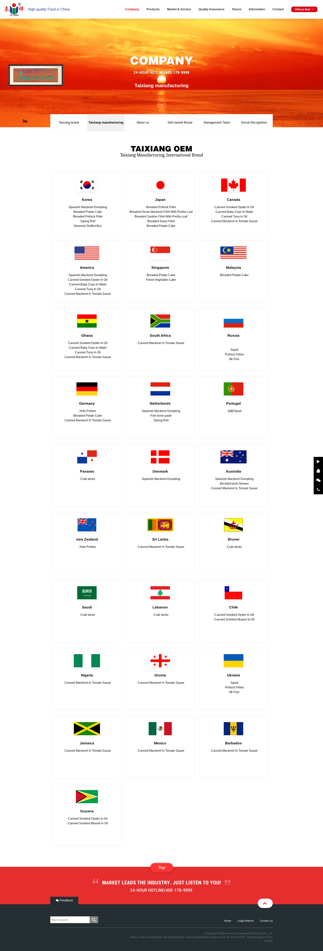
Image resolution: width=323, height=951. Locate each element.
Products (153, 9)
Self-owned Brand (179, 122)
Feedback (66, 900)
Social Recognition (254, 122)
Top (161, 867)
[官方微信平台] (318, 480)
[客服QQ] (318, 471)
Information (257, 9)
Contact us (266, 920)
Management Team (217, 122)
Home (227, 920)
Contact (278, 9)
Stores (236, 9)
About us (143, 122)
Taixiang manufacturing (105, 122)
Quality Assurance (211, 9)
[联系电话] (318, 489)
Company (132, 9)
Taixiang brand (69, 122)
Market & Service (179, 9)
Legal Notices (246, 920)
